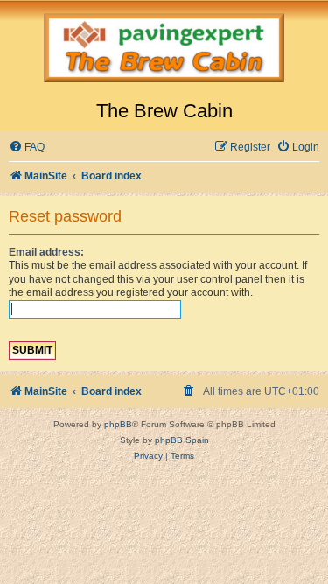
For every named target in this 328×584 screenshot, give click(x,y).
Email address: (46, 252)
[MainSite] (164, 49)
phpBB (118, 424)
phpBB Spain (182, 440)
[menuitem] (27, 147)
